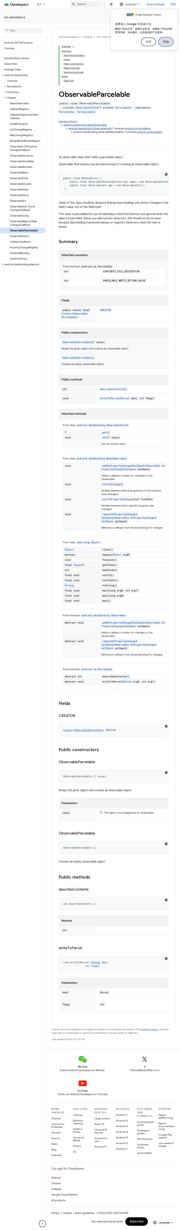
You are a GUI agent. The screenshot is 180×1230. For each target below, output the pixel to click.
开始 (166, 42)
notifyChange (111, 484)
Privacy (77, 1146)
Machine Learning (78, 1122)
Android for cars (100, 1140)
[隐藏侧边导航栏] (42, 1223)
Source (55, 1138)
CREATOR (105, 310)
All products (59, 1200)
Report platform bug (166, 1116)
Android (56, 1118)
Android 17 (122, 1115)
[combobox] (87, 4)
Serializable (86, 111)
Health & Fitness (77, 1130)
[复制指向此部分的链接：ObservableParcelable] (98, 762)
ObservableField (86, 107)
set (104, 437)
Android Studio (156, 4)
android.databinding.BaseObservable (85, 125)
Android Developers (69, 36)
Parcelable (122, 107)
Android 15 (122, 1126)
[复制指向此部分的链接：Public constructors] (102, 750)
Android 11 (122, 1148)
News (55, 1143)
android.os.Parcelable (137, 128)
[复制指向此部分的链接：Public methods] (93, 877)
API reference (14, 17)
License (67, 1213)
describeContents (112, 389)
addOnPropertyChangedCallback (123, 465)
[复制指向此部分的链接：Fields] (73, 704)
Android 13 (122, 1137)
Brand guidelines (84, 1213)
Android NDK (144, 1153)
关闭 (148, 42)
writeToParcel (109, 398)
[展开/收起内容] (73, 47)
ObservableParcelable (75, 315)
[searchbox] (23, 30)
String (69, 585)
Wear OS (99, 1124)
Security (56, 1132)
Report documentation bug (167, 1126)
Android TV (100, 1146)
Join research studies (166, 1145)
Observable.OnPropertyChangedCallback (133, 467)
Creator (67, 313)
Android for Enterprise (58, 1126)
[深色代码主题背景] (166, 174)
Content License (149, 1029)
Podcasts (57, 1155)
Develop (88, 36)
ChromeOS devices (100, 1131)
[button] (23, 75)
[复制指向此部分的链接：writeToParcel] (85, 948)
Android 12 (122, 1143)
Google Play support (165, 1136)
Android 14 (122, 1131)
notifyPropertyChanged (118, 499)
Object (69, 549)
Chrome (56, 1183)
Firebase (56, 1189)
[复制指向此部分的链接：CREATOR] (78, 716)
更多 (39, 4)
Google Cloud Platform (65, 1194)
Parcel (125, 398)
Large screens (102, 1118)
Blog (54, 1149)
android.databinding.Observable (103, 615)
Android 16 (122, 1120)
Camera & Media (78, 1139)
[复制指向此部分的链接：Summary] (81, 242)
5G (74, 1151)
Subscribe (137, 1221)
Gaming (77, 1115)
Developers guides (143, 1132)
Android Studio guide (145, 1123)
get (104, 432)
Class (77, 565)
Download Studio (143, 1146)
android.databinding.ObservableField (90, 128)
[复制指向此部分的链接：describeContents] (92, 890)
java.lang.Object (68, 121)
